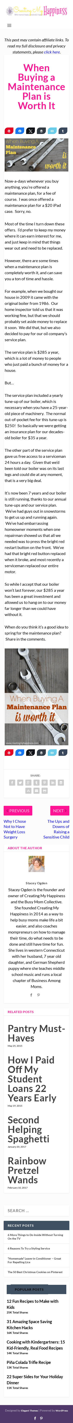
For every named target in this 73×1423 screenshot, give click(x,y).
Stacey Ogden (36, 883)
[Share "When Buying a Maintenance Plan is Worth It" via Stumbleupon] (28, 791)
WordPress (62, 1410)
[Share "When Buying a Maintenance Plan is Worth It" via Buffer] (61, 783)
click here (52, 51)
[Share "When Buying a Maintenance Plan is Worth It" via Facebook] (12, 783)
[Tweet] (30, 131)
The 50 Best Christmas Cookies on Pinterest (35, 1272)
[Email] (52, 131)
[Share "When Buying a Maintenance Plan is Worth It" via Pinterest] (45, 783)
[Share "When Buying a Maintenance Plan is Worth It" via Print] (45, 791)
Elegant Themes (29, 1410)
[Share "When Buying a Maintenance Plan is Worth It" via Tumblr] (36, 783)
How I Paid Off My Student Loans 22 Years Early (32, 1078)
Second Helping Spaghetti (29, 1129)
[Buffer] (41, 131)
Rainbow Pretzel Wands (27, 1170)
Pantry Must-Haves (36, 1033)
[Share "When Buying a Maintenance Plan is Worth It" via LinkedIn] (53, 783)
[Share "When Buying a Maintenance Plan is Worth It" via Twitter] (20, 783)
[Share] (20, 131)
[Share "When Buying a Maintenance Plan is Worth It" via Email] (36, 791)
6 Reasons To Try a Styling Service (29, 1248)
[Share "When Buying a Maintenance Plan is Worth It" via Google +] (28, 783)
